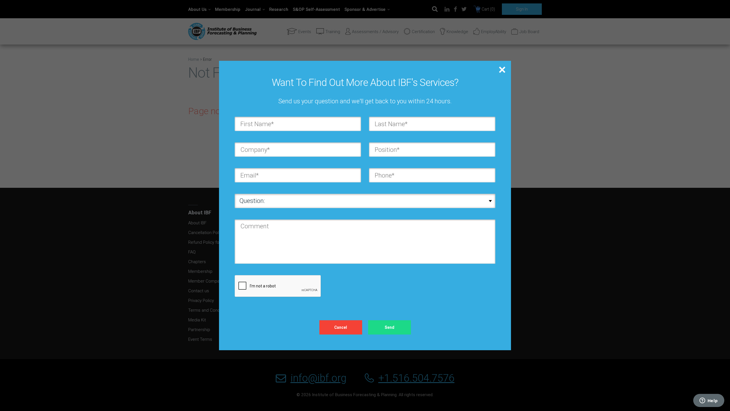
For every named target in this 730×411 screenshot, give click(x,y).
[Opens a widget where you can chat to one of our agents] (708, 401)
